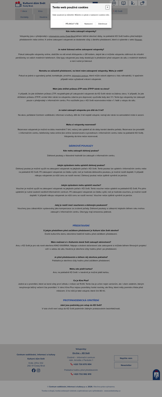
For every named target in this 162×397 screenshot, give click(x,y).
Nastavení (88, 24)
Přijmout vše (72, 24)
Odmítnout (102, 24)
